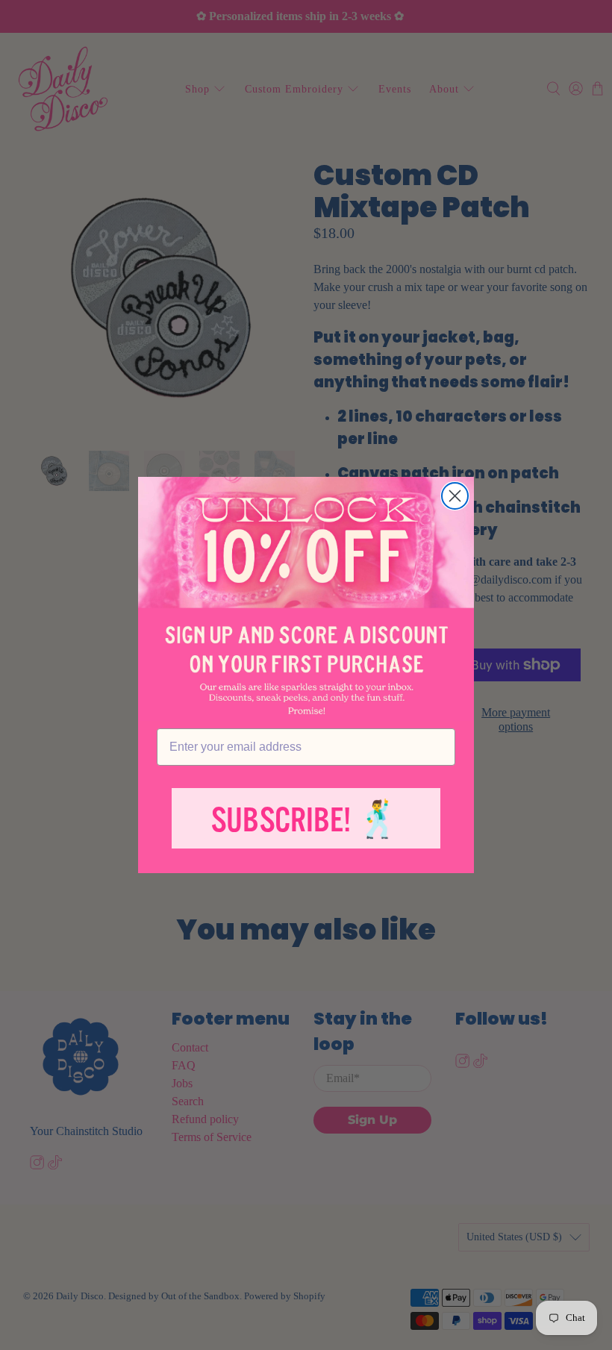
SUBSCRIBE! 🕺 (306, 820)
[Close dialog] (455, 496)
